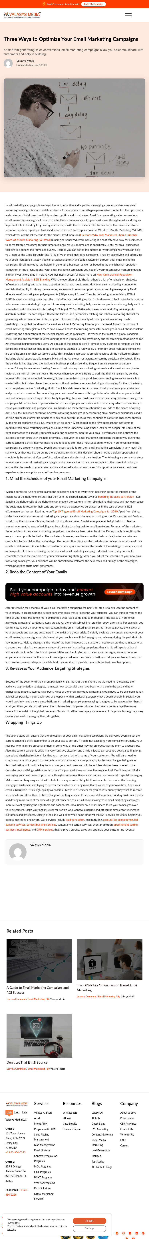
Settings (89, 1228)
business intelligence (17, 829)
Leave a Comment (16, 999)
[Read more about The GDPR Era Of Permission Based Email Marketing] (109, 959)
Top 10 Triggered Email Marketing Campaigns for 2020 (85, 511)
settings (11, 1229)
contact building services (41, 824)
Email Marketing (36, 999)
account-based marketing (118, 820)
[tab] (9, 1112)
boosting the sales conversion (115, 496)
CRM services (45, 829)
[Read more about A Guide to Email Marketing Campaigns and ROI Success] (39, 961)
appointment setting (126, 824)
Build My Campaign (93, 4)
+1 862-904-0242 (15, 1152)
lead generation (75, 820)
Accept (89, 1221)
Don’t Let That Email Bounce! (28, 1062)
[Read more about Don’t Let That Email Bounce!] (39, 1036)
